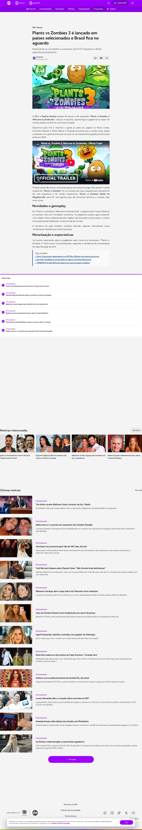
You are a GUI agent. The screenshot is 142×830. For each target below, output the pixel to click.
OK (126, 822)
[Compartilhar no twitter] (107, 58)
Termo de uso (70, 816)
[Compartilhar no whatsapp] (95, 58)
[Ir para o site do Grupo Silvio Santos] (18, 813)
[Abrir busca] (108, 3)
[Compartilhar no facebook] (101, 58)
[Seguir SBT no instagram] (112, 813)
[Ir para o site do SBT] (35, 813)
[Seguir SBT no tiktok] (119, 813)
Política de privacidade (70, 810)
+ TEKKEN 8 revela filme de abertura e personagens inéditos (62, 263)
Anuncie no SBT (71, 804)
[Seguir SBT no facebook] (105, 813)
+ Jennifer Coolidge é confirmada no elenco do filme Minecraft (63, 259)
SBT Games (37, 27)
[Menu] (132, 3)
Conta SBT (122, 3)
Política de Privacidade (61, 823)
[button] (17, 450)
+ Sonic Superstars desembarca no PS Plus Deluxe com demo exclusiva (67, 256)
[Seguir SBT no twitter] (126, 813)
